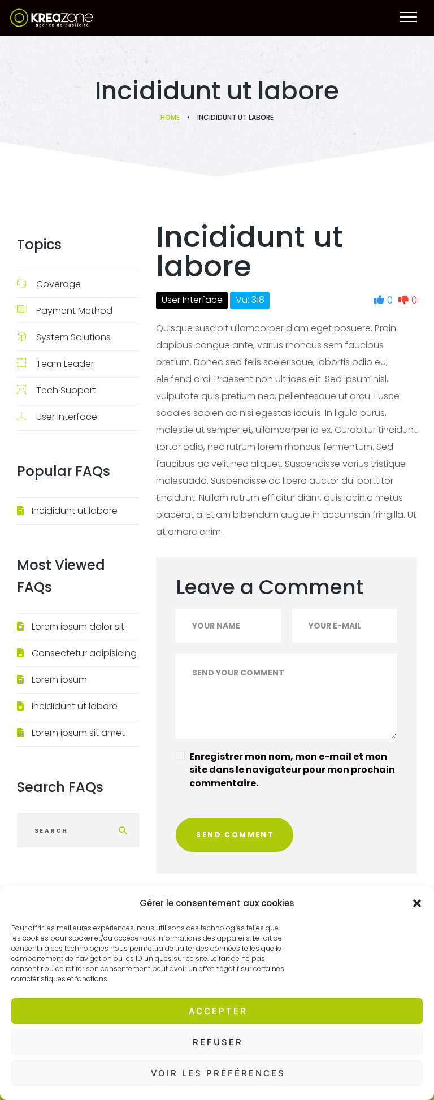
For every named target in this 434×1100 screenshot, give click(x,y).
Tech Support (66, 390)
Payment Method (74, 310)
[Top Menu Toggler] (409, 17)
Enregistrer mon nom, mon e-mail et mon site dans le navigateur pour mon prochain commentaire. (292, 769)
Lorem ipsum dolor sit (78, 626)
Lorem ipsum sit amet (78, 732)
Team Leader (65, 363)
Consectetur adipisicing (84, 653)
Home (170, 117)
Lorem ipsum (59, 679)
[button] (417, 903)
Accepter (218, 1011)
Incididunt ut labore (75, 510)
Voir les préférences (218, 1073)
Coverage (58, 284)
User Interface (66, 416)
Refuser (218, 1042)
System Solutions (73, 337)
